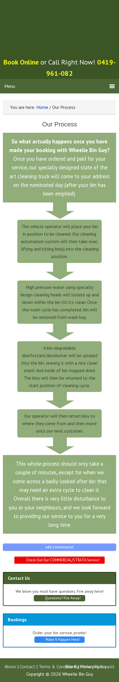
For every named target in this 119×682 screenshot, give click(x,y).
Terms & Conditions (58, 666)
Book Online (21, 62)
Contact (27, 666)
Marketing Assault (97, 666)
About (10, 666)
